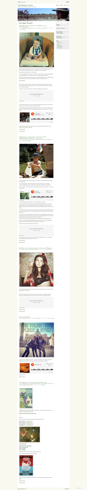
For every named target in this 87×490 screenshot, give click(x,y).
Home (19, 2)
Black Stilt (32, 383)
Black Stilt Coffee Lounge (28, 411)
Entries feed (59, 45)
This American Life (49, 139)
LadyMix (23, 448)
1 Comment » (23, 29)
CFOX (45, 104)
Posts (62, 5)
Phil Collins (39, 139)
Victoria (31, 384)
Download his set (29, 421)
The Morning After (25, 5)
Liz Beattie (24, 384)
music (33, 28)
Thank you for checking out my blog (25, 127)
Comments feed (59, 46)
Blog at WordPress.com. (22, 488)
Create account (59, 42)
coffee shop (36, 383)
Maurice (32, 249)
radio (25, 139)
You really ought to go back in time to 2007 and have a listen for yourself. (38, 218)
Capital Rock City (25, 318)
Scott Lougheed (25, 447)
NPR (36, 139)
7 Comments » (42, 384)
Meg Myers (36, 249)
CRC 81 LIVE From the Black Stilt (29, 413)
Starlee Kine (43, 139)
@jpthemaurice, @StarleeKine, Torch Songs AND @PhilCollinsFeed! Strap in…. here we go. (32, 137)
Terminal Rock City (44, 28)
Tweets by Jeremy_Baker (60, 28)
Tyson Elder (29, 445)
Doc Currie (40, 383)
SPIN (28, 290)
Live (52, 383)
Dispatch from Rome (24, 317)
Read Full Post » (22, 131)
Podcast (28, 384)
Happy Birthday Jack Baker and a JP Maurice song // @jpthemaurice (32, 26)
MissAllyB (23, 449)
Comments (67, 5)
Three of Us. (36, 223)
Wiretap (34, 220)
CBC (30, 139)
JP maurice (39, 28)
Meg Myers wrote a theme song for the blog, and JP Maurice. (35, 248)
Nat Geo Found (31, 180)
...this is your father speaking (27, 28)
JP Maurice (36, 186)
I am (24, 2)
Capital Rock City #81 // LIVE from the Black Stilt (33, 382)
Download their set (30, 423)
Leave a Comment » (28, 140)
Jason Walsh (45, 383)
